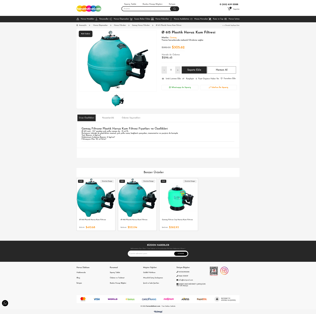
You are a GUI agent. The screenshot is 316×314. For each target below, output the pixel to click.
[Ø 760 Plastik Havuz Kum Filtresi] (96, 197)
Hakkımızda (81, 272)
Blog (78, 278)
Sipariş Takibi (115, 272)
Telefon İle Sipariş (219, 87)
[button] (117, 87)
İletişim (79, 283)
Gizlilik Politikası (149, 272)
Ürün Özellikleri (86, 118)
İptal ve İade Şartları (151, 283)
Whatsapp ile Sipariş (181, 87)
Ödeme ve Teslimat (117, 278)
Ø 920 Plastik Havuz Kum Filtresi (134, 220)
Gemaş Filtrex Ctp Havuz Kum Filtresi (177, 220)
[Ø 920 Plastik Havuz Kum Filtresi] (137, 197)
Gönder (181, 253)
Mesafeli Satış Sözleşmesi (153, 278)
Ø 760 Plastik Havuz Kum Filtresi (92, 220)
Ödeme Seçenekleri (131, 118)
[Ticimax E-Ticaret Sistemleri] (158, 312)
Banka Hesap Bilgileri (118, 283)
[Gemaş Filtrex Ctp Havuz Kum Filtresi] (178, 197)
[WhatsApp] (5, 303)
